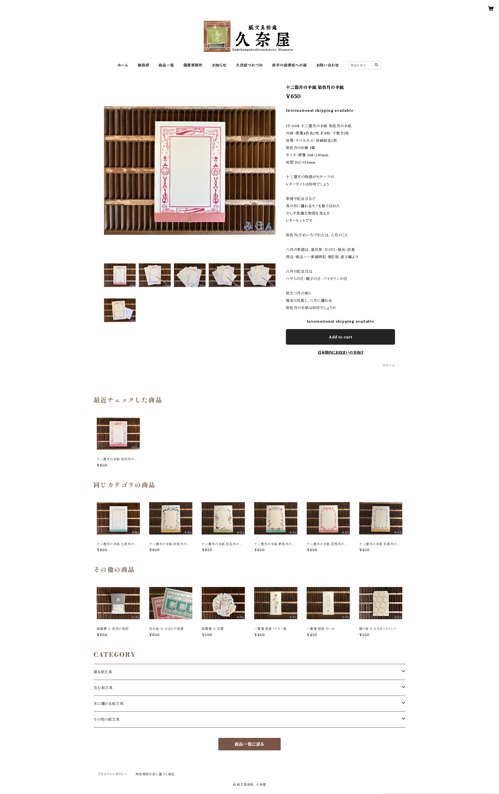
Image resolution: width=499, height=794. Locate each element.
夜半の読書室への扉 (289, 65)
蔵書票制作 (193, 65)
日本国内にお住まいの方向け (341, 352)
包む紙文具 (103, 687)
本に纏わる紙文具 (108, 703)
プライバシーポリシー (112, 774)
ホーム (122, 65)
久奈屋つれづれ (249, 65)
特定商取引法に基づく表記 (155, 774)
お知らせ (219, 65)
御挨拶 (143, 65)
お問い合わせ (327, 65)
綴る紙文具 (103, 672)
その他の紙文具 (107, 719)
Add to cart (340, 336)
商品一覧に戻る (250, 744)
